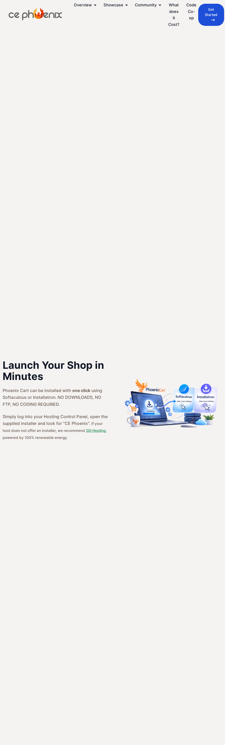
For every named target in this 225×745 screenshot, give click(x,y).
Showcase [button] (113, 5)
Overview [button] (83, 5)
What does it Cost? (173, 15)
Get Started (211, 12)
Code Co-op (191, 11)
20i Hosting (96, 430)
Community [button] (146, 5)
